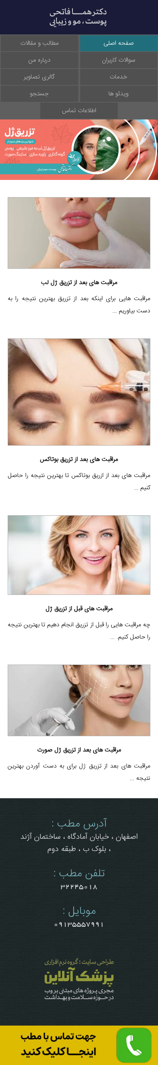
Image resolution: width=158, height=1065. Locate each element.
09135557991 (79, 924)
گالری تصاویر (39, 77)
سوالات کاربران (118, 60)
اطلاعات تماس (79, 110)
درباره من (39, 60)
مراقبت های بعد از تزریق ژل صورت (79, 750)
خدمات (118, 77)
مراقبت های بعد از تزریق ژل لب (79, 282)
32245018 (79, 886)
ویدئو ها (118, 93)
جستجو (39, 93)
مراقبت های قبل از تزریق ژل (79, 608)
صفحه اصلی (119, 43)
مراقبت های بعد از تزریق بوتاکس (79, 459)
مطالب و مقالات (39, 43)
